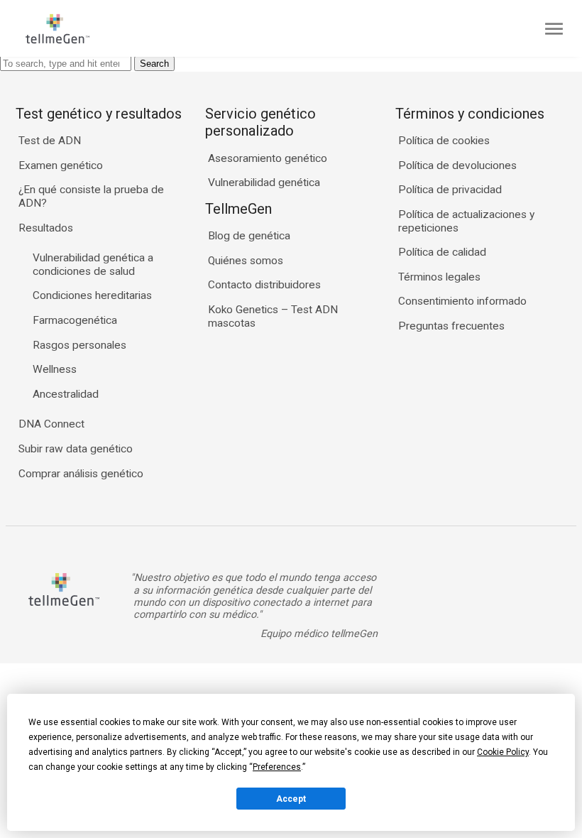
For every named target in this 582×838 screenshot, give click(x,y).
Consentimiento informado (462, 301)
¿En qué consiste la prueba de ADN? (91, 196)
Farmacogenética (75, 320)
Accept (291, 799)
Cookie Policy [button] (503, 752)
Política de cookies (444, 140)
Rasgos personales (79, 345)
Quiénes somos (245, 260)
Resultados (45, 228)
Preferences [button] (277, 767)
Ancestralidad (66, 394)
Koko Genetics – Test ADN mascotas (273, 316)
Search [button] (154, 63)
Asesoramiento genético (267, 158)
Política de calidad (442, 252)
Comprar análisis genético (80, 473)
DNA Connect (51, 424)
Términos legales (439, 277)
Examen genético (60, 165)
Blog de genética (249, 235)
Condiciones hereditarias (92, 295)
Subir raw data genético (75, 448)
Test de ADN (49, 140)
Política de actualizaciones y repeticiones (466, 221)
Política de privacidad (450, 189)
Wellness (55, 369)
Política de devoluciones (457, 165)
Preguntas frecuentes (451, 326)
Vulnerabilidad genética (264, 182)
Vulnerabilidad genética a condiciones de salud (93, 264)
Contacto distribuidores (264, 284)
